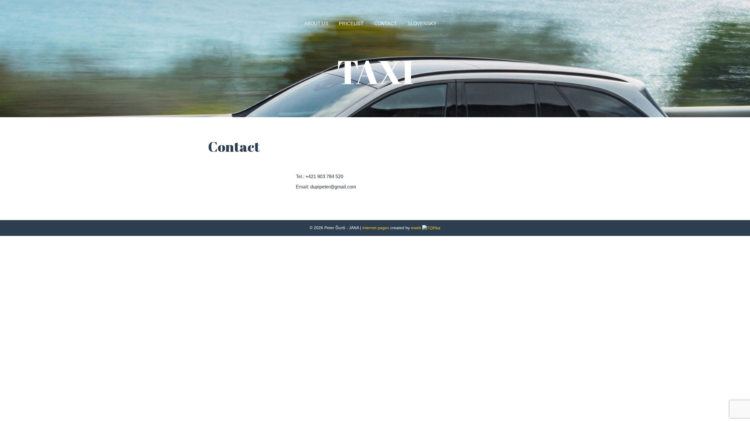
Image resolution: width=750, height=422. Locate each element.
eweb (416, 227)
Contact (385, 23)
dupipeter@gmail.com (333, 186)
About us (316, 23)
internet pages (375, 227)
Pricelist (351, 23)
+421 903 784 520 (324, 176)
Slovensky (422, 23)
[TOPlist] (431, 227)
